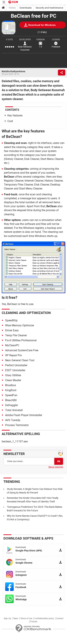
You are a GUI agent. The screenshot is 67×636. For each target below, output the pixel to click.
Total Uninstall (14, 410)
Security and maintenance (49, 7)
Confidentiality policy (44, 618)
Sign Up (7, 618)
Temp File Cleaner (16, 335)
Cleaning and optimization (26, 313)
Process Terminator (17, 425)
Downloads (26, 7)
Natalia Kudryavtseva (13, 71)
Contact (59, 618)
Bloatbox (10, 385)
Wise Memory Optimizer (19, 325)
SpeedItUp (11, 320)
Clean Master (13, 380)
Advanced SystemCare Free (21, 350)
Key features (15, 115)
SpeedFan (11, 395)
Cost (10, 121)
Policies (33, 621)
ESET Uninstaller (15, 370)
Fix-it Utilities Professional (21, 340)
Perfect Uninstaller (16, 365)
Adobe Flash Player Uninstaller (23, 415)
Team (15, 618)
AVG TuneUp (12, 420)
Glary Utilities (13, 375)
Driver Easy (12, 330)
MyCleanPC (12, 345)
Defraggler (11, 405)
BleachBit (11, 400)
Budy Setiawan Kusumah (25, 48)
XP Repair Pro (13, 355)
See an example (55, 467)
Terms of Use (26, 618)
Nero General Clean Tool (19, 360)
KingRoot (10, 390)
